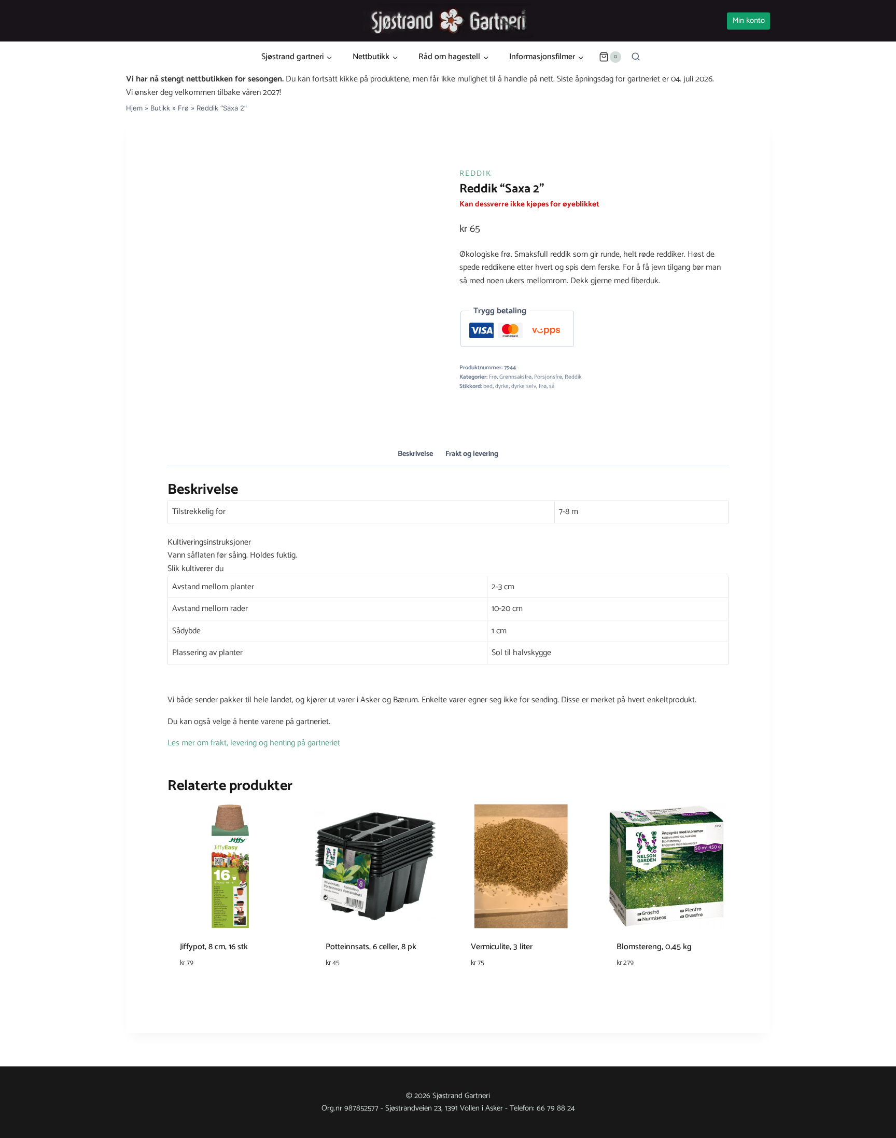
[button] (448, 542)
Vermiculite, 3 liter (502, 947)
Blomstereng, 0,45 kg (654, 947)
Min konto (749, 20)
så (551, 386)
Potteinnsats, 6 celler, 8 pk (371, 947)
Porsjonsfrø (548, 377)
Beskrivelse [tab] (415, 454)
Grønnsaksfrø (515, 377)
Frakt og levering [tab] (471, 454)
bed (488, 386)
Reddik (475, 173)
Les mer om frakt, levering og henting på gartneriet (253, 743)
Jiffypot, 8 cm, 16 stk (214, 947)
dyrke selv (523, 386)
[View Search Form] (635, 57)
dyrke (502, 386)
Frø (183, 108)
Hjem (134, 108)
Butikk (160, 108)
